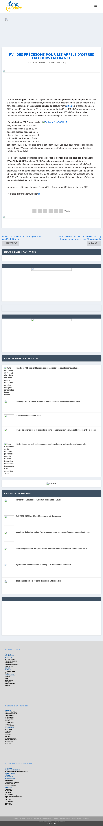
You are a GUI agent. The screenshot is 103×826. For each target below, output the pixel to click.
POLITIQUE (8, 657)
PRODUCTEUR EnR (10, 712)
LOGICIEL (8, 799)
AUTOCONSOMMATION (12, 770)
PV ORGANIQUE (10, 784)
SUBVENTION (9, 666)
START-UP (8, 743)
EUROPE (7, 676)
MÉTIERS (8, 710)
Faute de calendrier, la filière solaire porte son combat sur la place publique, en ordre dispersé (56, 430)
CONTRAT (8, 734)
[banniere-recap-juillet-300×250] (51, 320)
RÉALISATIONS (9, 656)
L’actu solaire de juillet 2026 (28, 416)
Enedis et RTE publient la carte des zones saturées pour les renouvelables (47, 368)
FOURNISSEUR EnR (11, 713)
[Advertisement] (51, 618)
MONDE (7, 685)
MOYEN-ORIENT (10, 683)
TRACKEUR (8, 805)
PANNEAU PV (9, 789)
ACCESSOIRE (9, 794)
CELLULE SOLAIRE (10, 785)
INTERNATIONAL (10, 675)
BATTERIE (8, 792)
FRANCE (61, 62)
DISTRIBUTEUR (9, 722)
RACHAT (7, 736)
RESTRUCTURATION (11, 740)
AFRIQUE (8, 682)
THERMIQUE (9, 777)
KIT (6, 798)
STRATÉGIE (8, 729)
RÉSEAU (7, 775)
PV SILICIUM (9, 780)
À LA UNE (8, 654)
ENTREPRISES (9, 727)
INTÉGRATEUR (9, 717)
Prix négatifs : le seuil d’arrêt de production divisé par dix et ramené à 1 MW (48, 401)
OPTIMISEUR (9, 801)
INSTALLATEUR (9, 719)
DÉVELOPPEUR (9, 715)
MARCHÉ (8, 669)
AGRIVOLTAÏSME (10, 773)
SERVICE (8, 803)
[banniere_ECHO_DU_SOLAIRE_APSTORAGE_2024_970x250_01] (51, 30)
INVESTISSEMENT (10, 738)
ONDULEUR (8, 791)
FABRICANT (8, 724)
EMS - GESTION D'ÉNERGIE (13, 796)
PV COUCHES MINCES (12, 782)
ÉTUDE (7, 673)
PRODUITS (8, 787)
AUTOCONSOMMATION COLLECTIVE (16, 771)
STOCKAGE (8, 768)
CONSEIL (8, 720)
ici (39, 194)
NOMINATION (9, 741)
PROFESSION (9, 663)
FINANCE (8, 731)
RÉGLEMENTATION (11, 661)
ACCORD (8, 733)
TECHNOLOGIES (10, 778)
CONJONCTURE (10, 671)
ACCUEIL (15, 819)
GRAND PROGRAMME (11, 664)
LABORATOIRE (9, 726)
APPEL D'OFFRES (47, 62)
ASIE (6, 678)
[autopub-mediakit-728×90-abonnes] (52, 222)
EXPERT (7, 668)
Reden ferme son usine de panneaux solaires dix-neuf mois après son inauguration (51, 444)
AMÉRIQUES (9, 680)
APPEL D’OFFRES (10, 659)
